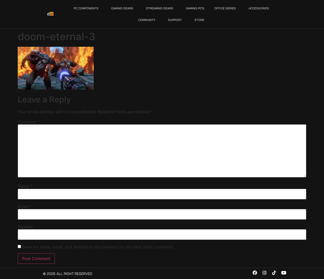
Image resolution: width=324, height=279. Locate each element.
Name (25, 186)
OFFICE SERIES (225, 8)
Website (25, 227)
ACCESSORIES (259, 8)
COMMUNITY (146, 20)
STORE (199, 20)
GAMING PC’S (195, 8)
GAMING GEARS (122, 8)
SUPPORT (175, 20)
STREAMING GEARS (159, 8)
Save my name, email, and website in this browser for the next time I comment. (98, 247)
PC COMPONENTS (86, 8)
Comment (29, 122)
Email (24, 206)
